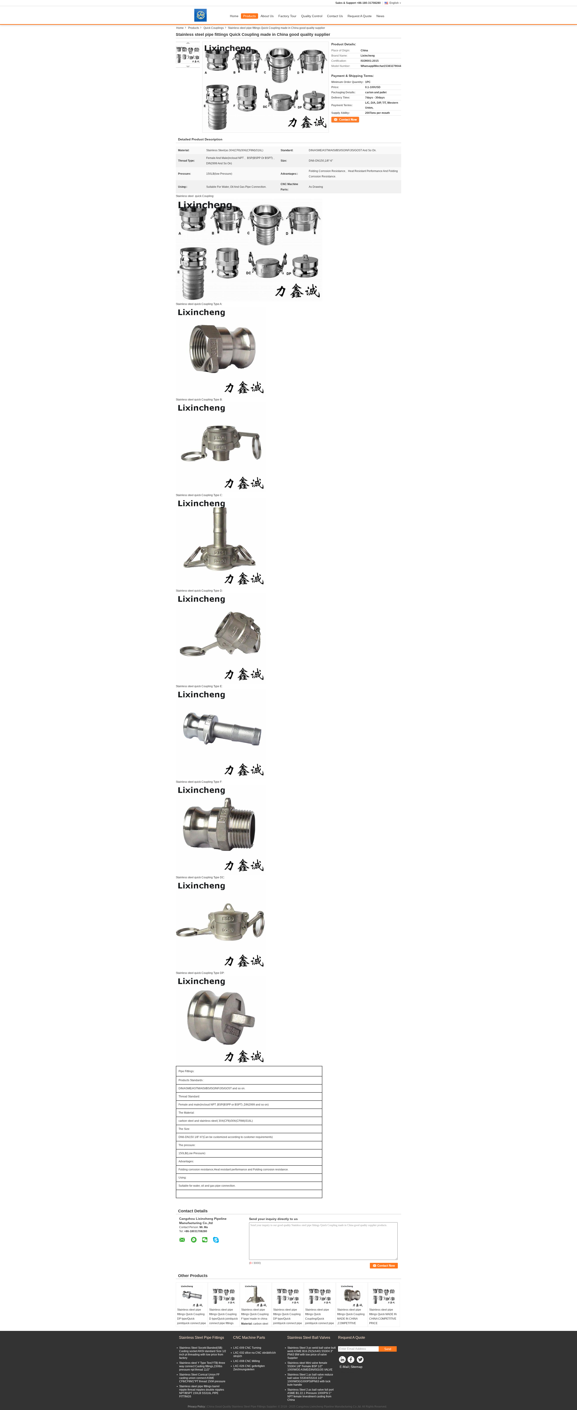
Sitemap (356, 1367)
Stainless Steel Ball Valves (308, 1337)
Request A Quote (360, 16)
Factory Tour (287, 16)
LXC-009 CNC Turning (247, 1347)
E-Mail (344, 1367)
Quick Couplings (214, 28)
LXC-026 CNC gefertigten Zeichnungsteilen (249, 1367)
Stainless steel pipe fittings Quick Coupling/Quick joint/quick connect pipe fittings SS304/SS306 (319, 1318)
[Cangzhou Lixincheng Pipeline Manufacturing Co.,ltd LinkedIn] (342, 1360)
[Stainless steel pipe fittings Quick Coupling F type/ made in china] (256, 1296)
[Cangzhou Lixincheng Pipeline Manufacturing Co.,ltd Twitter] (360, 1360)
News (380, 16)
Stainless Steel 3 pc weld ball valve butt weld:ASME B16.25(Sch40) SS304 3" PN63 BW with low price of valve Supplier (311, 1353)
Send (387, 1349)
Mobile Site (348, 1372)
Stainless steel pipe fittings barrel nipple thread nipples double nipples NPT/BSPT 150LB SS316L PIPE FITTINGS (201, 1391)
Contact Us (335, 16)
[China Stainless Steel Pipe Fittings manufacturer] (202, 15)
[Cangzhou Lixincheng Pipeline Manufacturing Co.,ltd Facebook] (351, 1360)
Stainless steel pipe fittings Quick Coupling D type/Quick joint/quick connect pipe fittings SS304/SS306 (223, 1318)
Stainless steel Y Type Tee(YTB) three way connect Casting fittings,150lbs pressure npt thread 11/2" (202, 1366)
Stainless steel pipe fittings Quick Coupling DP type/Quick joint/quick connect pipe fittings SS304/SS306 (191, 1318)
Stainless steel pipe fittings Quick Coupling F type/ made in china (255, 1314)
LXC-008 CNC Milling (246, 1361)
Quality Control (311, 16)
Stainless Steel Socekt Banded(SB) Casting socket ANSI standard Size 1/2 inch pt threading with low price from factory (202, 1353)
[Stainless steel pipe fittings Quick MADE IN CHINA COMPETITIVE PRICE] (384, 1296)
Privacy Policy (196, 1406)
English (394, 3)
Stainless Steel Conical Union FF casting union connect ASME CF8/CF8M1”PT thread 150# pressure (202, 1378)
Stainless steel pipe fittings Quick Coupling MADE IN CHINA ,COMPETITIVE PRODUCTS (351, 1318)
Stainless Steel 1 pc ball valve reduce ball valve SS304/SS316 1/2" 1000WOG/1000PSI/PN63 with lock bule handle (310, 1379)
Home (234, 16)
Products (249, 16)
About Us (267, 16)
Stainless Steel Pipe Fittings (201, 1337)
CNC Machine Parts (249, 1337)
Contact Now (339, 119)
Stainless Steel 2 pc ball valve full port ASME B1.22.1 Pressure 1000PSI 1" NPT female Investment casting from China (310, 1394)
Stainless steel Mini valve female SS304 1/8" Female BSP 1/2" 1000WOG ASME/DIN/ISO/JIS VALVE (309, 1366)
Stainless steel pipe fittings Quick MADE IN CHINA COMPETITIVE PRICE (383, 1316)
